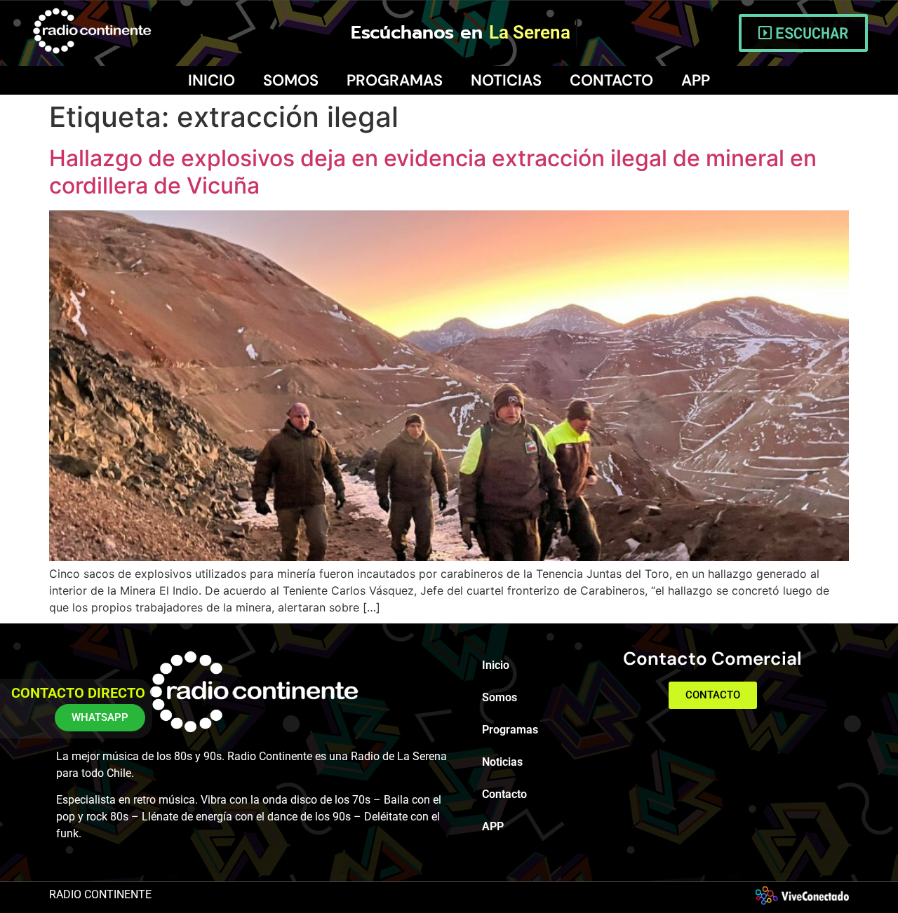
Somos (291, 80)
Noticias (506, 80)
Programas (395, 80)
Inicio (211, 80)
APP (695, 80)
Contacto (611, 80)
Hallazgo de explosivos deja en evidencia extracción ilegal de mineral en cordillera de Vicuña (433, 171)
